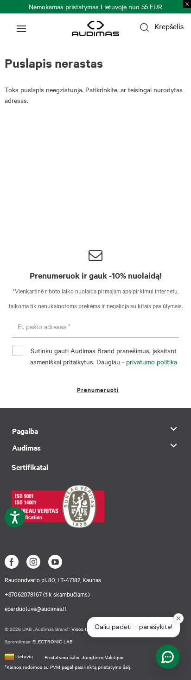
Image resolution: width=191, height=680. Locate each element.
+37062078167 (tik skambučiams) (47, 594)
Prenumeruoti (98, 389)
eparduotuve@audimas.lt (35, 608)
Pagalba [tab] (25, 431)
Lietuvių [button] (23, 656)
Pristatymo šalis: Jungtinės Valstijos (84, 657)
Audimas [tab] (26, 447)
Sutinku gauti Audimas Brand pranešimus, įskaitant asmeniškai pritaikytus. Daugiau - (103, 356)
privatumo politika (151, 361)
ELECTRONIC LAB (52, 641)
